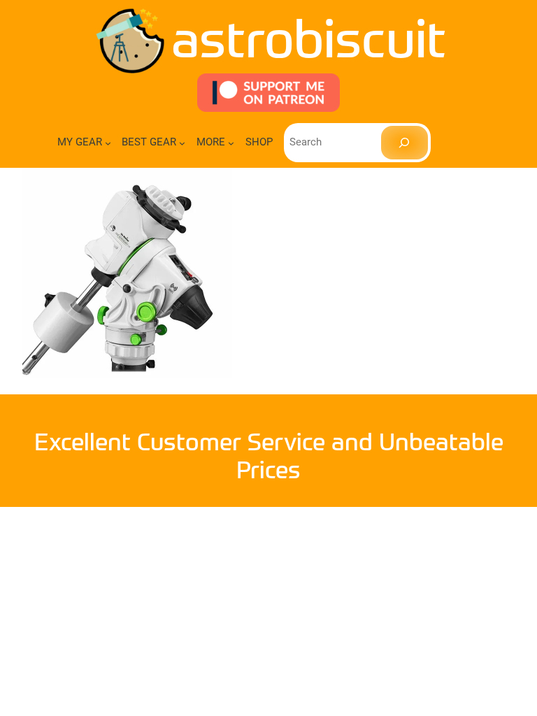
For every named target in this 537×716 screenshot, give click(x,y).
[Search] (404, 142)
